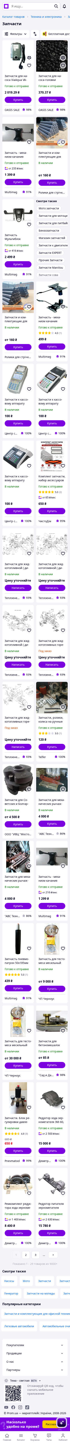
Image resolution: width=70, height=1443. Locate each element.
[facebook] (13, 1407)
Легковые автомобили (19, 1326)
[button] (18, 100)
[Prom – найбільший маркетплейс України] (6, 6)
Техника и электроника (46, 17)
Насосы (9, 1281)
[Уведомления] (64, 6)
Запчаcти (44, 1281)
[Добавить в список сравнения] (29, 58)
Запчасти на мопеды (41, 1293)
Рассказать (53, 1424)
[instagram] (20, 1407)
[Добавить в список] (29, 65)
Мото (26, 1281)
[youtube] (6, 1407)
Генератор (11, 1293)
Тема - (20, 1380)
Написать (18, 588)
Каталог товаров (13, 17)
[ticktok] (27, 1407)
